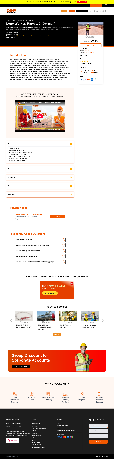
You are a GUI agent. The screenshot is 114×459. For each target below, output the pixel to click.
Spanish (59, 35)
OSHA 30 (35, 11)
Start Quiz (58, 216)
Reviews (64, 11)
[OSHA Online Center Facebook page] (94, 11)
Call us (87, 52)
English (19, 35)
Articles (58, 11)
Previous (12, 320)
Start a (85, 50)
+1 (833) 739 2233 (28, 5)
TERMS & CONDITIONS (38, 447)
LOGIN (96, 5)
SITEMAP (34, 440)
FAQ (33, 437)
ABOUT (34, 430)
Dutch (32, 35)
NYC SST (71, 11)
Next (103, 320)
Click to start (82, 2)
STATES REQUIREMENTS (39, 428)
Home (23, 11)
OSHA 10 (29, 11)
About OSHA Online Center (13, 5)
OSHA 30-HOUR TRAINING (13, 426)
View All (57, 334)
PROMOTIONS (36, 423)
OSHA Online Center (14, 456)
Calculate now (21, 366)
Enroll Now (90, 45)
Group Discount (49, 11)
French (37, 35)
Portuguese (51, 35)
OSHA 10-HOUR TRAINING (13, 423)
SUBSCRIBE (98, 441)
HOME (8, 20)
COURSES (13, 20)
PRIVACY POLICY (36, 442)
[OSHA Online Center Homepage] (11, 11)
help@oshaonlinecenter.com (44, 5)
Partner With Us (37, 426)
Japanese (43, 35)
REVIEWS (34, 433)
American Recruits (82, 11)
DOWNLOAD (49, 293)
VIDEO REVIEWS (36, 435)
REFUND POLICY (36, 444)
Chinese (26, 35)
